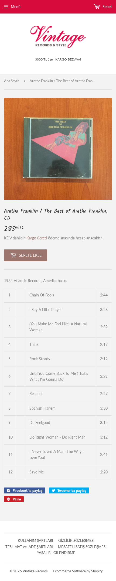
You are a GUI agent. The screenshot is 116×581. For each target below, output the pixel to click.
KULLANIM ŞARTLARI (35, 540)
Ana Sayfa (11, 81)
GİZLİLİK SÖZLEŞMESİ (76, 540)
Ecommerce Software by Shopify (78, 571)
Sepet (106, 6)
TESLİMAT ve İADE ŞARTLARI (29, 547)
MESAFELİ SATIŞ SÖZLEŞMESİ (82, 547)
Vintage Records (35, 571)
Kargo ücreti (36, 238)
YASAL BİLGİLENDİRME (56, 552)
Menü (16, 6)
